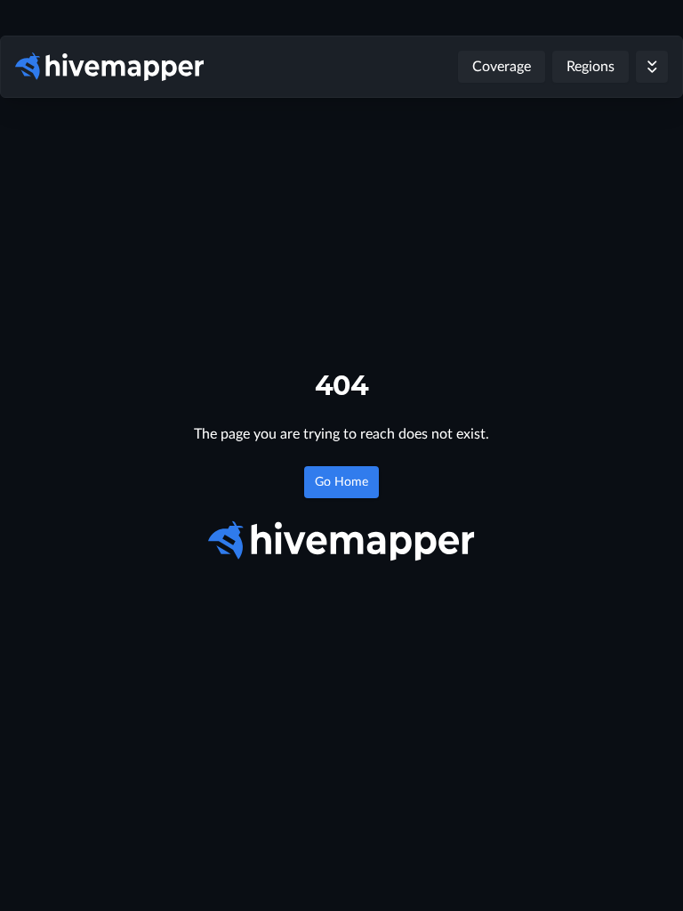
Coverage (501, 67)
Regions (590, 67)
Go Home (341, 482)
